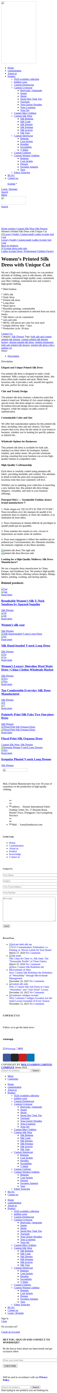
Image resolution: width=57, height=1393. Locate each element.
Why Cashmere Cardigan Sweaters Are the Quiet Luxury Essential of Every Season (30, 999)
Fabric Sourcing (22, 172)
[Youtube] (23, 1058)
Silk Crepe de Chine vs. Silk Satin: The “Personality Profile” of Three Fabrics (28, 960)
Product (13, 851)
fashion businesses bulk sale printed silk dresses (27, 343)
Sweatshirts (26, 147)
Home (4, 228)
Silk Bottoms (26, 118)
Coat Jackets (26, 141)
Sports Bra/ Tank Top (31, 99)
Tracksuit (24, 101)
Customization (16, 845)
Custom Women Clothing (26, 155)
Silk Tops (25, 133)
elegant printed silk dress (21, 342)
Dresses (24, 164)
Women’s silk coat (13, 624)
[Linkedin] (31, 1058)
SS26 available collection (26, 79)
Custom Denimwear (24, 84)
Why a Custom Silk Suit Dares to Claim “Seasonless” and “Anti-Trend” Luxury (29, 988)
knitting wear (20, 82)
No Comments (33, 953)
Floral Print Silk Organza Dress (21, 738)
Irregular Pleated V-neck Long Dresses (26, 759)
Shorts (23, 96)
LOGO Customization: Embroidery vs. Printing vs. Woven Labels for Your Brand (30, 948)
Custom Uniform (22, 152)
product (12, 228)
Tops (22, 169)
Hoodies (24, 144)
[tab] (32, 356)
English (11, 183)
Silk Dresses (26, 124)
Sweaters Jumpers (29, 167)
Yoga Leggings (27, 107)
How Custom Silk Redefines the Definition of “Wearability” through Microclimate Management (30, 975)
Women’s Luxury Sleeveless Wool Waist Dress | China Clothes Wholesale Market (27, 668)
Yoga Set (24, 110)
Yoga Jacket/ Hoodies (31, 104)
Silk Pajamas (26, 127)
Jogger (23, 93)
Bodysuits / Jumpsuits (31, 90)
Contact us (14, 857)
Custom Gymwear (23, 87)
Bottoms (24, 138)
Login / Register (16, 1313)
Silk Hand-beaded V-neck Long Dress (25, 645)
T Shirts (24, 150)
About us (13, 848)
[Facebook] (7, 1058)
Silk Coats (25, 121)
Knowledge (15, 854)
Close (4, 1321)
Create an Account (10, 1332)
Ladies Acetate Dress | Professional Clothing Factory (27, 251)
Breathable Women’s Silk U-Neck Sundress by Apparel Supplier (22, 602)
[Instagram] (15, 1058)
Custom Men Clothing (25, 113)
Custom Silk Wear (23, 116)
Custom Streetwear (23, 135)
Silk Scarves (26, 130)
